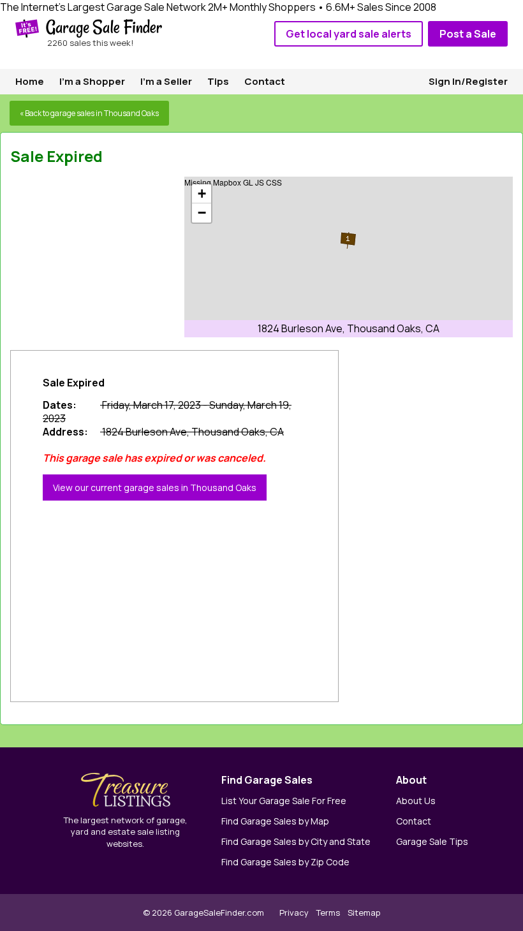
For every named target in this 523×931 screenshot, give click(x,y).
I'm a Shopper (92, 81)
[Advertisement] (106, 256)
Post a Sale (467, 34)
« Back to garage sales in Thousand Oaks (89, 113)
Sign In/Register (468, 81)
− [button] (202, 213)
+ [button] (202, 194)
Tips (218, 81)
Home (29, 81)
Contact (264, 81)
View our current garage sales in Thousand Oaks (154, 487)
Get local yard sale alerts (348, 34)
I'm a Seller (166, 81)
